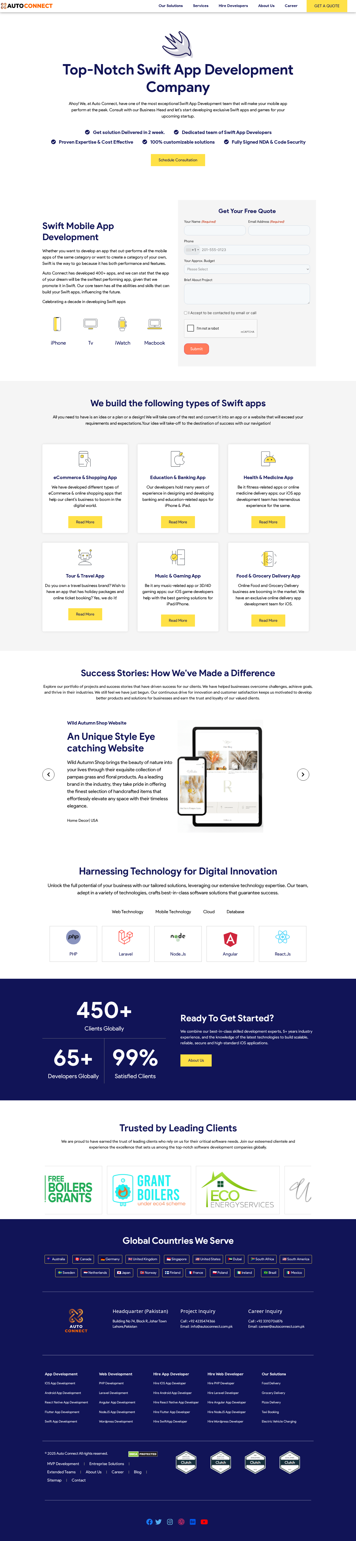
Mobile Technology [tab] (173, 911)
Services (201, 5)
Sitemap (54, 1480)
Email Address (266, 221)
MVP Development (63, 1463)
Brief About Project (198, 280)
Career (291, 5)
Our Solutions (171, 5)
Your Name (200, 221)
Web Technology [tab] (127, 911)
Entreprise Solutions (106, 1463)
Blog (137, 1472)
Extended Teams (61, 1472)
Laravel (126, 954)
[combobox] (192, 250)
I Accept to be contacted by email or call (222, 313)
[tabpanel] (178, 944)
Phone (189, 241)
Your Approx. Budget (199, 261)
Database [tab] (235, 911)
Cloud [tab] (209, 911)
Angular (230, 954)
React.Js (283, 954)
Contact (79, 1480)
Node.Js (178, 954)
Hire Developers (233, 5)
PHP (73, 954)
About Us (266, 5)
